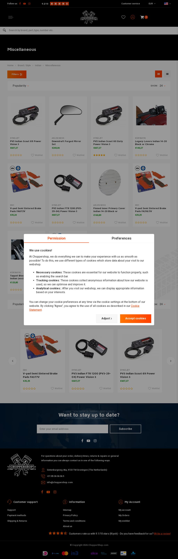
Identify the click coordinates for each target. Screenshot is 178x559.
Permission (57, 238)
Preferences (121, 238)
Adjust (106, 318)
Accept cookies (135, 318)
